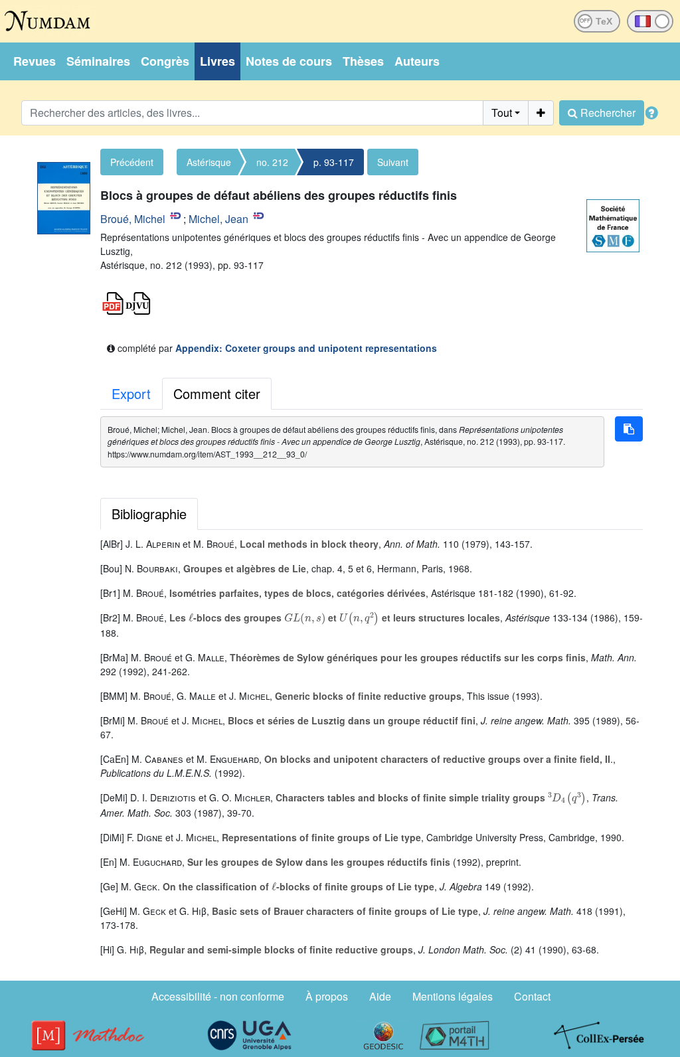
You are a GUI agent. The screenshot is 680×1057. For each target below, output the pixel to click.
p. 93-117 (333, 162)
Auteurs (417, 61)
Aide (380, 996)
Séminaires (98, 61)
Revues (34, 61)
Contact (532, 996)
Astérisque (209, 162)
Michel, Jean (218, 218)
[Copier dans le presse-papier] (629, 429)
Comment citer (216, 393)
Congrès (165, 61)
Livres (217, 61)
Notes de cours (289, 61)
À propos (326, 996)
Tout (501, 112)
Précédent (131, 162)
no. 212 (272, 162)
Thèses (363, 61)
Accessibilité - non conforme (217, 996)
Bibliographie (149, 513)
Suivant (392, 162)
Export (131, 393)
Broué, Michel (132, 218)
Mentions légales (452, 996)
